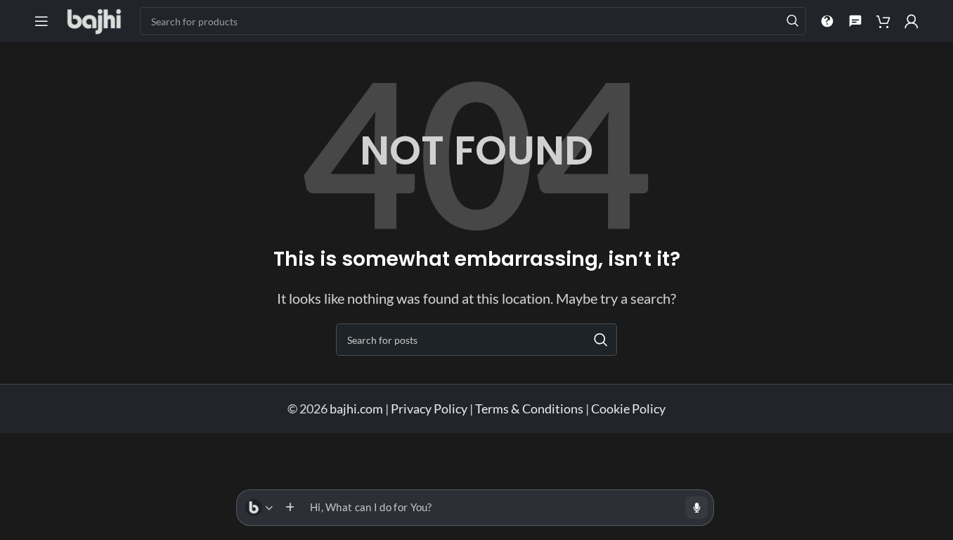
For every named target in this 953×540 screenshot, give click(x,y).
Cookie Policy (628, 408)
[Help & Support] (827, 21)
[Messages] (855, 21)
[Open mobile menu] (41, 21)
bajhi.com (357, 408)
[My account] (911, 21)
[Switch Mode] (259, 507)
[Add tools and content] (289, 507)
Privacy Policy (429, 408)
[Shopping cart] (883, 21)
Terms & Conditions (529, 408)
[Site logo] (94, 19)
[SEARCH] (792, 21)
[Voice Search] (696, 507)
